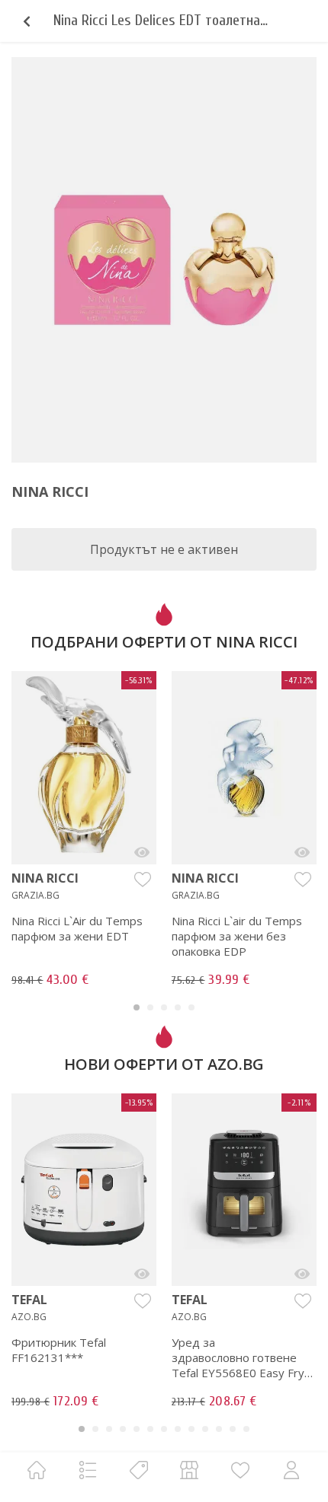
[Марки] (139, 1469)
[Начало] (36, 1469)
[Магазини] (189, 1469)
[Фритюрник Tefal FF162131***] (141, 1274)
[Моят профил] (291, 1469)
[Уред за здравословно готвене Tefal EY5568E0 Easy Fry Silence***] (302, 1274)
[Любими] (240, 1469)
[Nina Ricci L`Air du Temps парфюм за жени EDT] (141, 852)
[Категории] (88, 1469)
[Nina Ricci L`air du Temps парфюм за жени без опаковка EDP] (302, 852)
